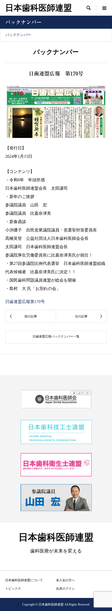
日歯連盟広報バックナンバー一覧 (56, 336)
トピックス (13, 588)
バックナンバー (18, 35)
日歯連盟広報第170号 (25, 301)
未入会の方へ (65, 580)
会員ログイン (65, 588)
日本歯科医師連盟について (24, 580)
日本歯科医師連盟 (38, 8)
